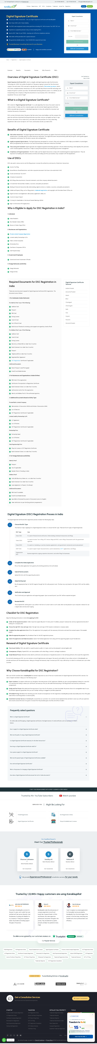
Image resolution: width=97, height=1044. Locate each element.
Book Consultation (78, 48)
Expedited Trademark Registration (57, 1028)
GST (40, 6)
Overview (10, 70)
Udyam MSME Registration (76, 953)
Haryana (68, 319)
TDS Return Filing (32, 1028)
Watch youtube (69, 795)
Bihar (67, 299)
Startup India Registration (12, 1026)
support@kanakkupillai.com (86, 1)
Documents (27, 70)
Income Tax (61, 6)
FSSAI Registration (8, 949)
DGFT (61, 549)
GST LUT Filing (87, 957)
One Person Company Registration (25, 953)
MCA (43, 6)
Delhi (67, 309)
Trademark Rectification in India (57, 1020)
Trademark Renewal (76, 957)
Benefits (18, 70)
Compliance (48, 6)
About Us (66, 1035)
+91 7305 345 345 (72, 1)
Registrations (35, 6)
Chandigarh (69, 302)
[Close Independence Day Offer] (92, 1015)
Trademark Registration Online (61, 957)
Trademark (55, 6)
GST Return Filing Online (29, 957)
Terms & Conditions (39, 1040)
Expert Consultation (82, 998)
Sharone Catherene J (26, 860)
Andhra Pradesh (70, 288)
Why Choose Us (46, 70)
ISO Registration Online (21, 949)
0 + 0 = (67, 103)
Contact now (25, 1)
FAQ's (55, 70)
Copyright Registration (55, 1026)
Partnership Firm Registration (42, 953)
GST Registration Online (87, 949)
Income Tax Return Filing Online (13, 957)
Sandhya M (48, 859)
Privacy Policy (49, 1040)
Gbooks (90, 6)
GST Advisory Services (33, 1026)
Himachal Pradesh (70, 323)
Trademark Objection (40, 960)
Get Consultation (27, 868)
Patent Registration (54, 1023)
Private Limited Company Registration (20, 234)
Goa (67, 312)
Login (84, 6)
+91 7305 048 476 (60, 1)
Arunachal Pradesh (70, 292)
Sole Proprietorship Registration (60, 953)
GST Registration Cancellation (55, 960)
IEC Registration (89, 953)
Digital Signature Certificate (25, 59)
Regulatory (67, 6)
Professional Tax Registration (44, 957)
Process (36, 70)
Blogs (61, 1035)
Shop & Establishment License (36, 949)
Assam (67, 295)
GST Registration (16, 360)
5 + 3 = (70, 36)
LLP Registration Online (9, 953)
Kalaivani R (70, 859)
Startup (28, 6)
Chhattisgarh (69, 305)
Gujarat (68, 316)
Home (7, 59)
